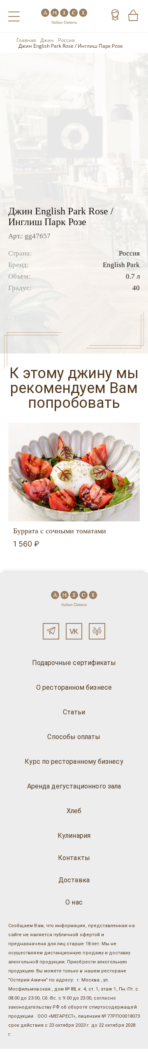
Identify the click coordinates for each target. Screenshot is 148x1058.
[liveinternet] (18, 1053)
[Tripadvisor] (97, 631)
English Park (121, 265)
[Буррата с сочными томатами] (74, 472)
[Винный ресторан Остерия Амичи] (64, 16)
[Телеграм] (51, 631)
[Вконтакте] (74, 631)
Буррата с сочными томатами (59, 531)
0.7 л (133, 276)
